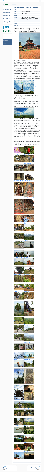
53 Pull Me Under (26, 400)
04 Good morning (16, 154)
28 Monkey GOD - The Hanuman (17, 274)
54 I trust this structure (16, 408)
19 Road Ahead (25, 231)
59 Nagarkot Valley (26, 425)
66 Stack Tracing (15, 459)
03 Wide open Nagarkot (37, 112)
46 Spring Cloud (15, 359)
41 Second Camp (26, 333)
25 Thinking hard (26, 257)
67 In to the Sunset (26, 459)
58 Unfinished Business (16, 425)
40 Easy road (15, 333)
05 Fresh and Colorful (26, 154)
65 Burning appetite (26, 451)
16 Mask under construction (17, 222)
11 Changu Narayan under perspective (28, 180)
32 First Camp (15, 291)
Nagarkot (31, 28)
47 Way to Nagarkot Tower (27, 359)
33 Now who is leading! (26, 291)
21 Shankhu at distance (26, 240)
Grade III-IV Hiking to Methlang (7, 21)
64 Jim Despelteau (16, 451)
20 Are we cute (15, 240)
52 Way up (15, 400)
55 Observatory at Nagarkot (27, 408)
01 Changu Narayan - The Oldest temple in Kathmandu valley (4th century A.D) (22, 59)
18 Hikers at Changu (16, 231)
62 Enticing (15, 442)
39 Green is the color (26, 324)
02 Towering (36, 86)
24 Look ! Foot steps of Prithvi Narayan (18, 257)
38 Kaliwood (15, 324)
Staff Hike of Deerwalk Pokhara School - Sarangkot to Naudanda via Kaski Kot (7, 9)
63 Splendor (25, 442)
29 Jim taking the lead (26, 274)
